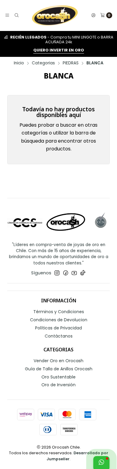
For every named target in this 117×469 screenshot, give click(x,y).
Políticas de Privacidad (58, 328)
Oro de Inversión (58, 385)
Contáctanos (59, 336)
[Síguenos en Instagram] (57, 273)
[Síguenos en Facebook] (66, 273)
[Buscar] (16, 15)
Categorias (43, 63)
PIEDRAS (71, 63)
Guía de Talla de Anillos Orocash (58, 369)
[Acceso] (93, 15)
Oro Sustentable (58, 377)
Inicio (19, 63)
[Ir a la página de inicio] (55, 15)
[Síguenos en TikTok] (83, 273)
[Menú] (7, 15)
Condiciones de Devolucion (58, 320)
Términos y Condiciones (58, 312)
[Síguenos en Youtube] (74, 273)
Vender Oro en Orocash (58, 361)
